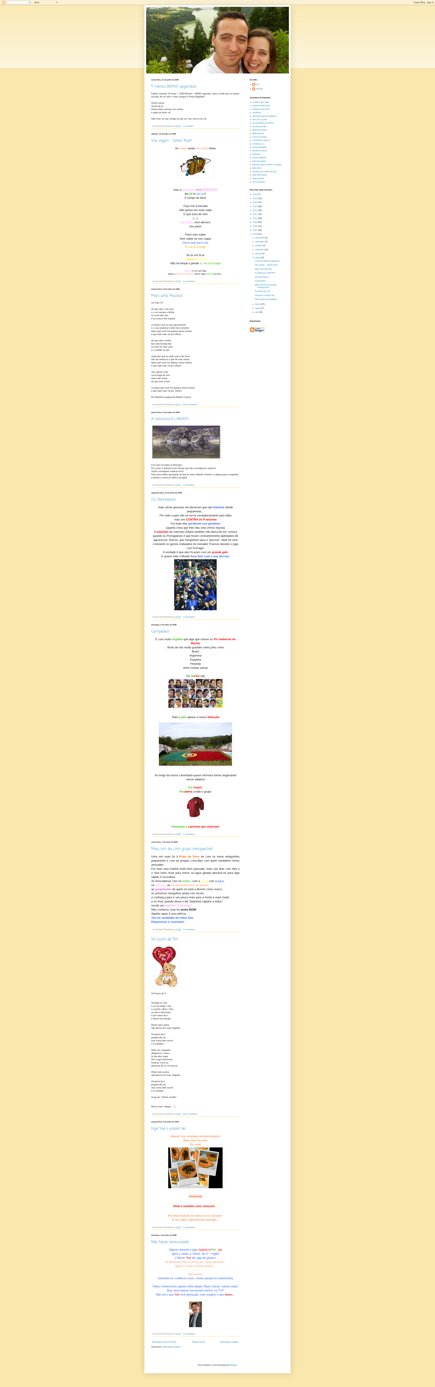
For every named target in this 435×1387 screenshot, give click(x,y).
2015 (255, 198)
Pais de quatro (259, 161)
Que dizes (257, 168)
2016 (255, 194)
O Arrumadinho (259, 157)
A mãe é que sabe (260, 102)
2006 (255, 234)
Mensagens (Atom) (171, 1347)
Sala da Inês (258, 178)
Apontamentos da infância (264, 116)
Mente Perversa (259, 150)
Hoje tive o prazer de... (169, 1128)
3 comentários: (189, 617)
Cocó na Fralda (259, 137)
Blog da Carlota (259, 130)
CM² (160, 18)
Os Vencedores (163, 499)
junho (258, 304)
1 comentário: (189, 126)
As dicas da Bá (259, 126)
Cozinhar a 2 (258, 144)
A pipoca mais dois (261, 109)
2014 (255, 202)
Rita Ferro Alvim (259, 175)
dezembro (260, 238)
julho (257, 257)
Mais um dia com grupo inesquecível (181, 849)
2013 (255, 206)
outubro (259, 245)
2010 (255, 218)
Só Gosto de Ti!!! (164, 939)
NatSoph (256, 154)
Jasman (259, 89)
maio (257, 308)
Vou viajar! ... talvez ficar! (171, 141)
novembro (260, 241)
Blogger (233, 1365)
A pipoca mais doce (261, 105)
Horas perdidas (259, 147)
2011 (255, 214)
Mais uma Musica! (166, 296)
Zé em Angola (258, 182)
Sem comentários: (190, 405)
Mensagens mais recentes (164, 1342)
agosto (258, 253)
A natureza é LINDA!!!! (170, 419)
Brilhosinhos (258, 133)
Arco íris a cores (259, 119)
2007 (255, 230)
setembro (259, 249)
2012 (255, 210)
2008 (255, 226)
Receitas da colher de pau (264, 171)
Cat (257, 84)
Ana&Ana (256, 112)
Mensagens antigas (230, 1342)
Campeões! (160, 631)
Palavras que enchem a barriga (266, 164)
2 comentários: (189, 281)
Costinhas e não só (261, 140)
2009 (255, 222)
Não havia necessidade (170, 1242)
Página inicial (198, 1342)
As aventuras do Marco (263, 123)
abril (257, 312)
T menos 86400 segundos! (174, 86)
